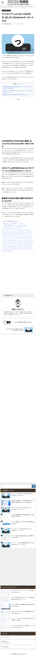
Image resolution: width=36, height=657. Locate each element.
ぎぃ (13, 234)
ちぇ (30, 238)
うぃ (6, 232)
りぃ (3, 251)
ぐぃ (10, 236)
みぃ (22, 248)
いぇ (30, 229)
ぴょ (28, 246)
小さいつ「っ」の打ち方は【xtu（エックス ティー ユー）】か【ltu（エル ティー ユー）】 (17, 91)
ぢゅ (11, 240)
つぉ (25, 240)
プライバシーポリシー (6, 642)
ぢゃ (6, 240)
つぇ (22, 240)
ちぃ (26, 238)
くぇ (27, 234)
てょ (5, 242)
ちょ (3, 240)
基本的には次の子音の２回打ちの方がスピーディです (15, 94)
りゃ (32, 248)
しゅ (23, 236)
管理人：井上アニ (18, 309)
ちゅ (28, 238)
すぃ (15, 238)
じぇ (8, 238)
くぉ (29, 234)
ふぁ (31, 246)
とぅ (24, 242)
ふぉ (10, 248)
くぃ (24, 234)
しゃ (19, 236)
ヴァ (13, 232)
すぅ (17, 238)
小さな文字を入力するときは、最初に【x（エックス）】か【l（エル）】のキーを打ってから (17, 87)
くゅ (3, 236)
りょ (10, 251)
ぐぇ (14, 236)
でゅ (13, 242)
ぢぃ (9, 240)
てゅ (32, 240)
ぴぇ (26, 246)
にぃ (15, 244)
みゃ (20, 248)
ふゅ (14, 248)
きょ (7, 234)
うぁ (3, 232)
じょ (10, 238)
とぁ (20, 242)
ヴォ (19, 232)
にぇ (20, 244)
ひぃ (27, 244)
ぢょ (15, 240)
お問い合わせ (4, 641)
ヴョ (26, 232)
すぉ (21, 238)
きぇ (5, 234)
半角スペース (6, 223)
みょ (29, 248)
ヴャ (22, 232)
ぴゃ (19, 246)
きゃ (29, 232)
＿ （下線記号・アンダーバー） (17, 223)
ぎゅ (15, 234)
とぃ (22, 242)
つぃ (20, 240)
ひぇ (32, 244)
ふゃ (12, 248)
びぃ (9, 246)
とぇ (26, 242)
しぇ (25, 236)
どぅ (6, 244)
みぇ (26, 248)
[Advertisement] (18, 29)
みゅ (24, 248)
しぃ (21, 236)
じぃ (3, 238)
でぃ (11, 242)
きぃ (31, 232)
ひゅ (30, 244)
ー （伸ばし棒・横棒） (7, 225)
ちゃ (24, 238)
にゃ (13, 244)
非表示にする (19, 84)
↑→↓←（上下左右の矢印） (20, 225)
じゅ (6, 238)
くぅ (25, 234)
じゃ (30, 236)
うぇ (8, 232)
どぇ (8, 244)
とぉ (29, 242)
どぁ (32, 242)
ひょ (3, 246)
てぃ (30, 240)
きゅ (3, 234)
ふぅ (6, 248)
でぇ (15, 242)
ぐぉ (16, 236)
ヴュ (24, 232)
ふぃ (4, 248)
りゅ (6, 251)
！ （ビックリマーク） (16, 227)
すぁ (13, 238)
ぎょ (19, 234)
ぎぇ (17, 234)
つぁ (18, 240)
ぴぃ (21, 246)
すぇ (19, 238)
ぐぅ (12, 236)
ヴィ (15, 232)
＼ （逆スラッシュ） (7, 227)
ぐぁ (8, 236)
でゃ (9, 242)
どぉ (10, 244)
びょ (15, 246)
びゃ (6, 246)
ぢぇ (13, 240)
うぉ (10, 232)
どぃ (4, 244)
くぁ (22, 234)
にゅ (18, 244)
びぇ (13, 246)
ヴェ (17, 232)
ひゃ (25, 244)
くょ (5, 236)
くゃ (31, 234)
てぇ (3, 242)
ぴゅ (23, 246)
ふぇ (8, 248)
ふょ (16, 248)
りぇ (8, 251)
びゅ (11, 246)
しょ (27, 236)
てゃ (28, 240)
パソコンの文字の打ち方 (6, 10)
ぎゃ (10, 234)
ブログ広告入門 (4, 647)
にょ (22, 244)
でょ (17, 242)
